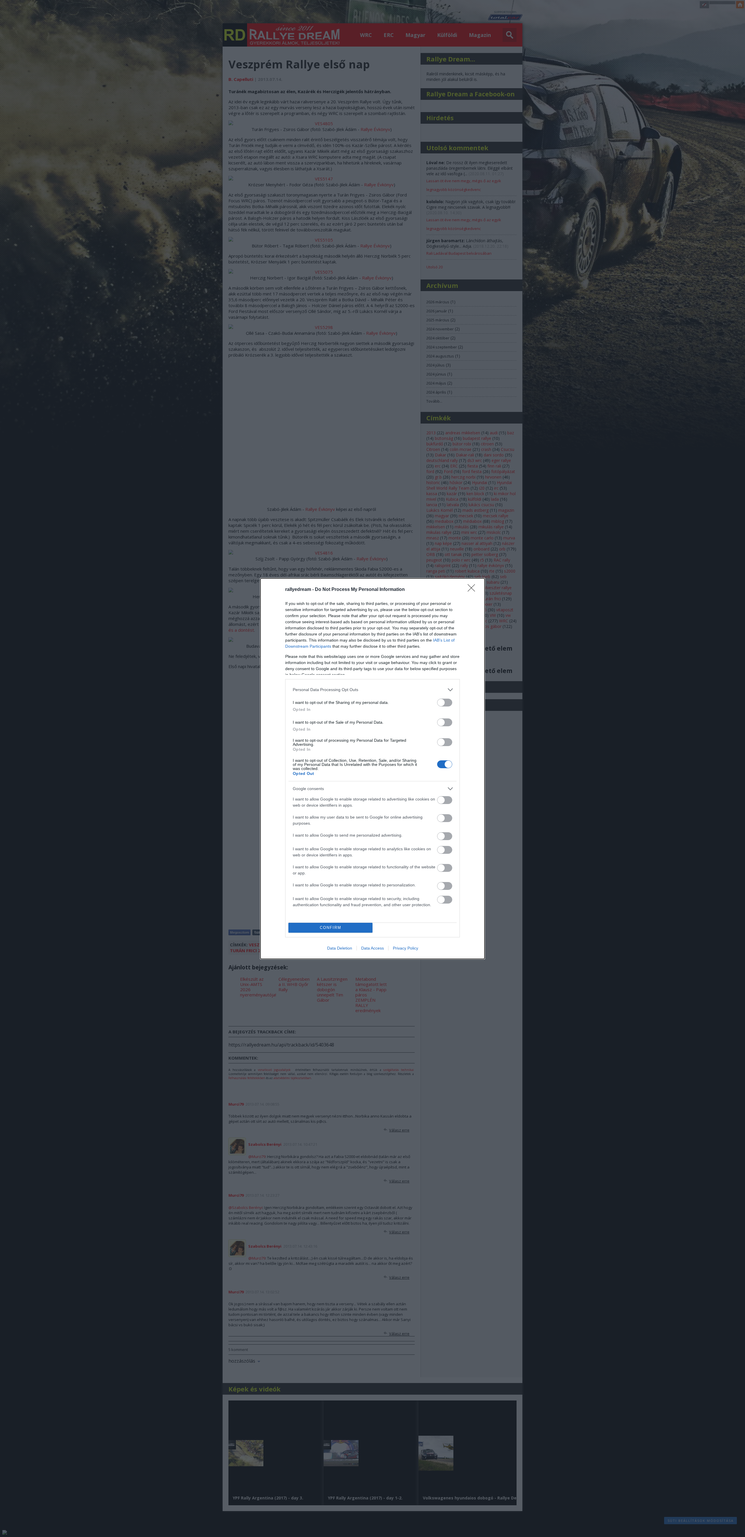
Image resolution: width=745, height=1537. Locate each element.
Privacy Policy (405, 948)
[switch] (444, 702)
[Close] (473, 589)
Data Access (372, 948)
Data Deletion (339, 948)
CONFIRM (330, 927)
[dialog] (372, 768)
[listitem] (372, 690)
